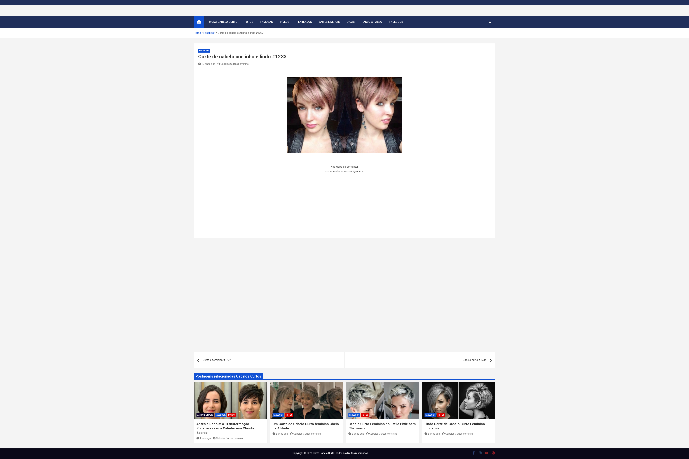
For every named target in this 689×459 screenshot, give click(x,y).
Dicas (351, 22)
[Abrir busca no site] (490, 22)
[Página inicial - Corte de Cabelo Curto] (199, 22)
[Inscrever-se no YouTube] (487, 453)
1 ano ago (205, 438)
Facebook (396, 22)
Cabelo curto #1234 (474, 360)
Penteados (304, 22)
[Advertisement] (344, 207)
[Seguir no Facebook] (474, 453)
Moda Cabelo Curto (223, 22)
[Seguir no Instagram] (480, 453)
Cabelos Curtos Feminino (235, 63)
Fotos (249, 22)
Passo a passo (372, 22)
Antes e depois (329, 22)
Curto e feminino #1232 (217, 360)
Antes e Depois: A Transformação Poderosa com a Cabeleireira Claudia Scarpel (225, 428)
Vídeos (284, 22)
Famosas (266, 22)
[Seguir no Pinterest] (493, 453)
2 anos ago (282, 433)
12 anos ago (208, 63)
